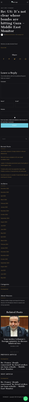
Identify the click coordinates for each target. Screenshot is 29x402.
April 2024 (3, 237)
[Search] (27, 2)
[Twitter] (14, 59)
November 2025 (5, 192)
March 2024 (4, 240)
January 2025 (4, 207)
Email (17, 101)
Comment (3, 81)
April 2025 (3, 196)
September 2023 (5, 263)
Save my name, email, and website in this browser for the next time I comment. (14, 121)
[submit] (26, 139)
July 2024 (3, 226)
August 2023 (4, 266)
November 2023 (5, 255)
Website (3, 109)
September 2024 (5, 218)
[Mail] (20, 59)
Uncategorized (4, 289)
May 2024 (3, 233)
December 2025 (5, 188)
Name (2, 101)
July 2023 (3, 270)
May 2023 (3, 278)
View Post (14, 326)
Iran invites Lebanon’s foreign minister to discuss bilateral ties (14, 341)
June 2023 (3, 274)
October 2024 (4, 214)
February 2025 (4, 203)
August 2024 (4, 222)
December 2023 (5, 252)
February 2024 (4, 244)
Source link (3, 48)
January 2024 (4, 248)
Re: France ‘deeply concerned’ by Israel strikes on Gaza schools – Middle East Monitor (14, 366)
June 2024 (3, 229)
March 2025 (4, 200)
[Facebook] (3, 59)
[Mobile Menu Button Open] (1, 2)
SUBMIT (14, 125)
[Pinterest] (9, 59)
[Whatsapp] (25, 59)
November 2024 (5, 211)
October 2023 (4, 259)
